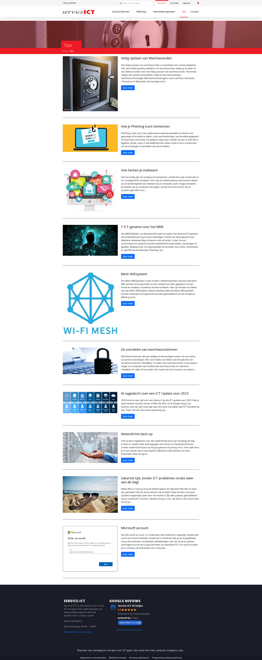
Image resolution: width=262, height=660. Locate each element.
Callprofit (186, 3)
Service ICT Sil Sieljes (130, 605)
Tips (184, 11)
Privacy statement (139, 657)
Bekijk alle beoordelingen (130, 629)
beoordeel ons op (129, 622)
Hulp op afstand (69, 3)
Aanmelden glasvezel (164, 11)
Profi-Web (174, 3)
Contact (195, 11)
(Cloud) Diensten (120, 11)
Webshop (141, 11)
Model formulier (117, 657)
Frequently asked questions (167, 657)
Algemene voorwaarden (77, 631)
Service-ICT (161, 3)
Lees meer (128, 87)
